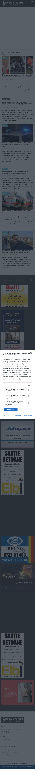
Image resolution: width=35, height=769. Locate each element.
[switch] (28, 390)
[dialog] (17, 384)
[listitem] (17, 385)
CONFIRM (10, 409)
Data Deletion (7, 415)
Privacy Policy (28, 415)
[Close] (31, 353)
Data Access (17, 415)
